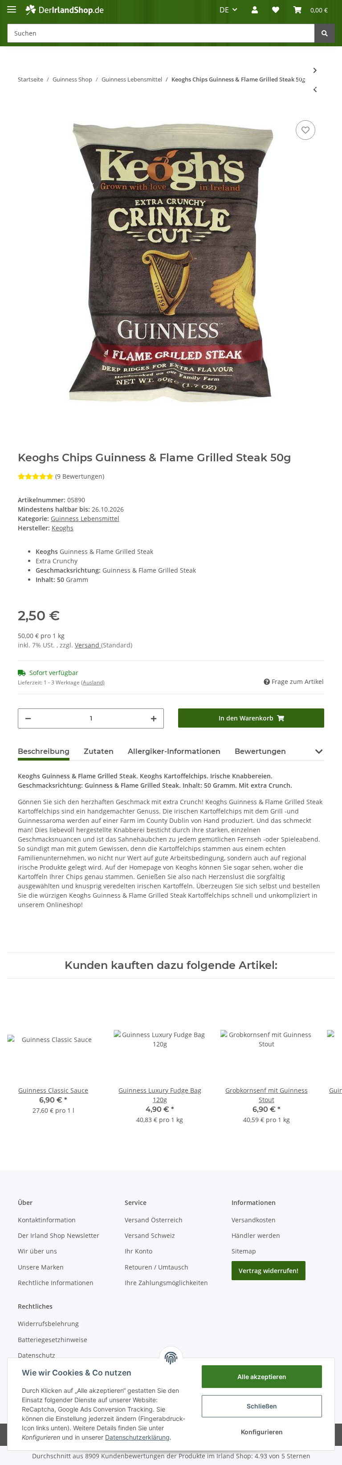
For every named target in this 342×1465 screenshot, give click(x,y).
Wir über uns (37, 1251)
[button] (254, 10)
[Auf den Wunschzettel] (305, 130)
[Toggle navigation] (11, 5)
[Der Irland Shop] (64, 10)
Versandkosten (254, 1220)
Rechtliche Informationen (56, 1282)
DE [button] (224, 10)
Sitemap (244, 1251)
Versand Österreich (154, 1220)
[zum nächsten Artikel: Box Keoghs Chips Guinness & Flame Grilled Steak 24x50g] (315, 70)
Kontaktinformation (47, 1220)
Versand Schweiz (150, 1235)
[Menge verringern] (28, 718)
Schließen (262, 1406)
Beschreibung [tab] (43, 751)
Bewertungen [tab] (260, 751)
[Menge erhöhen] (153, 718)
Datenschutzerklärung (137, 1437)
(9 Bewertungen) (79, 476)
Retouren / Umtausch (156, 1267)
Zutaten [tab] (99, 751)
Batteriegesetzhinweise (52, 1339)
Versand (88, 645)
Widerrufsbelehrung (48, 1323)
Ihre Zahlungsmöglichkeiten (166, 1282)
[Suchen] (324, 33)
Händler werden (256, 1235)
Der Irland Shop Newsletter (58, 1235)
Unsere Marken (41, 1267)
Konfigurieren (262, 1432)
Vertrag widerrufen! (268, 1270)
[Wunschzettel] (275, 10)
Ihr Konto (138, 1251)
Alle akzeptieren (261, 1376)
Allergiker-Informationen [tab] (174, 751)
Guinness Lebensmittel (85, 518)
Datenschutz (36, 1355)
